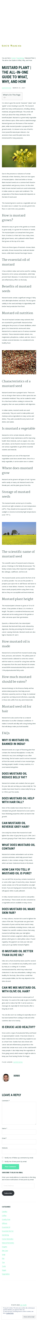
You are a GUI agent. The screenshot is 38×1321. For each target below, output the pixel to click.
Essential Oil (6, 1227)
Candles (4, 1211)
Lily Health (11, 45)
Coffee (4, 1215)
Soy (3, 1258)
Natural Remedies (8, 1243)
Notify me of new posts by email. (16, 1161)
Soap (3, 1254)
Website (5, 1148)
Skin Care (5, 1250)
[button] (34, 45)
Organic (4, 1247)
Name (4, 1128)
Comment (6, 1101)
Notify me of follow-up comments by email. (19, 1158)
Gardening (6, 88)
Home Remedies (7, 1239)
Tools (4, 1266)
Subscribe (8, 1193)
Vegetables (6, 1274)
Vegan (4, 1270)
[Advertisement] (19, 19)
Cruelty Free (6, 1219)
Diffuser (4, 1223)
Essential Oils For (8, 1231)
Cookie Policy (10, 1313)
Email (4, 1138)
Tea (3, 1262)
